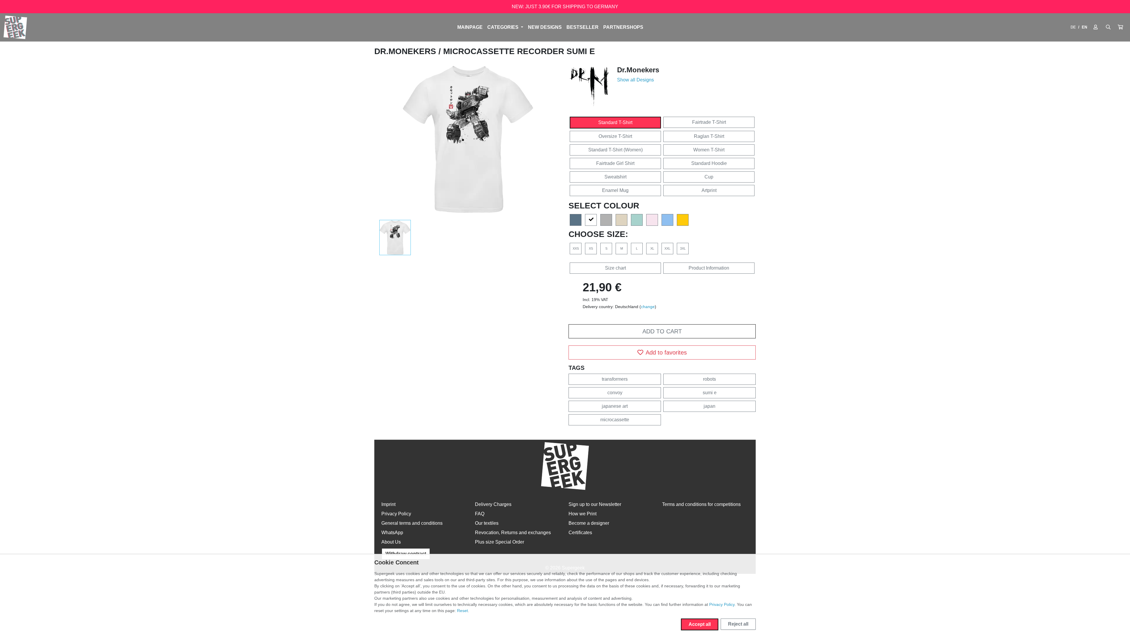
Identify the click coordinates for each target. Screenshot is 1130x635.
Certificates (580, 532)
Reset (462, 610)
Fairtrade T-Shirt (709, 122)
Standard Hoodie (709, 163)
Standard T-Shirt (615, 122)
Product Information (709, 267)
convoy (614, 392)
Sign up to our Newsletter (595, 504)
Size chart (615, 267)
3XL (683, 248)
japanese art (615, 406)
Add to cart (662, 331)
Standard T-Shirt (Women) (615, 149)
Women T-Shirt (708, 149)
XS (591, 248)
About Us (391, 541)
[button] (1120, 27)
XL (652, 248)
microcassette (614, 419)
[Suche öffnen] (1108, 27)
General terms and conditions (412, 523)
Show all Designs (635, 79)
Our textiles (486, 523)
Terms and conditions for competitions (701, 504)
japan (709, 406)
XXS (576, 248)
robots (709, 379)
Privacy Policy (396, 513)
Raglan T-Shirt (709, 136)
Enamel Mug (615, 190)
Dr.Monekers (406, 51)
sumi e (710, 392)
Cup (708, 176)
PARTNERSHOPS (623, 27)
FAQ (479, 513)
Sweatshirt (615, 176)
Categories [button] (503, 27)
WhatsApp (392, 532)
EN (1084, 27)
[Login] (1095, 27)
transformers (615, 379)
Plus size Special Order (499, 541)
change (648, 306)
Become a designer (589, 523)
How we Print (582, 513)
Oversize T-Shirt (615, 136)
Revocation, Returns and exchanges (513, 532)
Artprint (709, 190)
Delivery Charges (493, 504)
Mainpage (470, 27)
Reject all (738, 623)
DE (1073, 27)
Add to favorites (666, 352)
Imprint (388, 504)
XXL (667, 248)
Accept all (700, 624)
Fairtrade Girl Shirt (615, 163)
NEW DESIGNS (545, 27)
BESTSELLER (582, 27)
